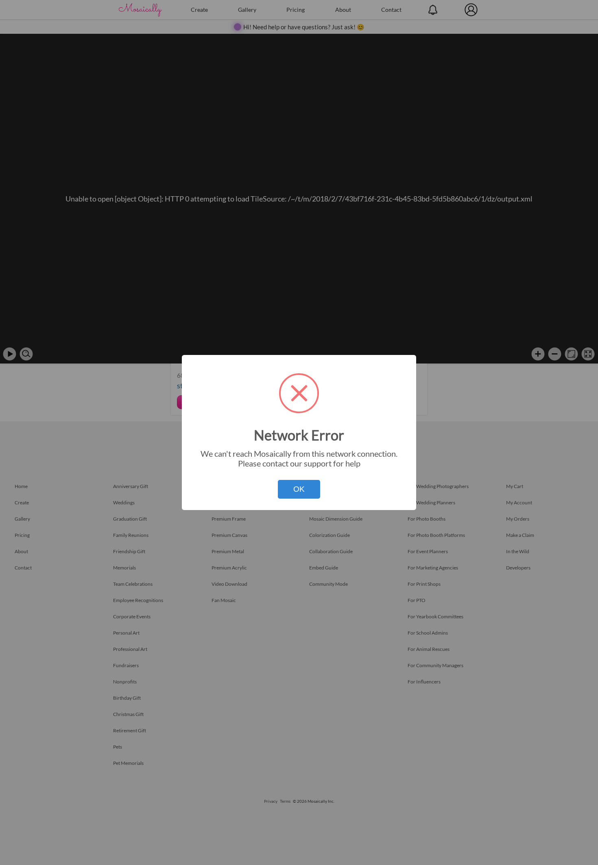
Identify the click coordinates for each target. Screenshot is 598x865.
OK (299, 489)
